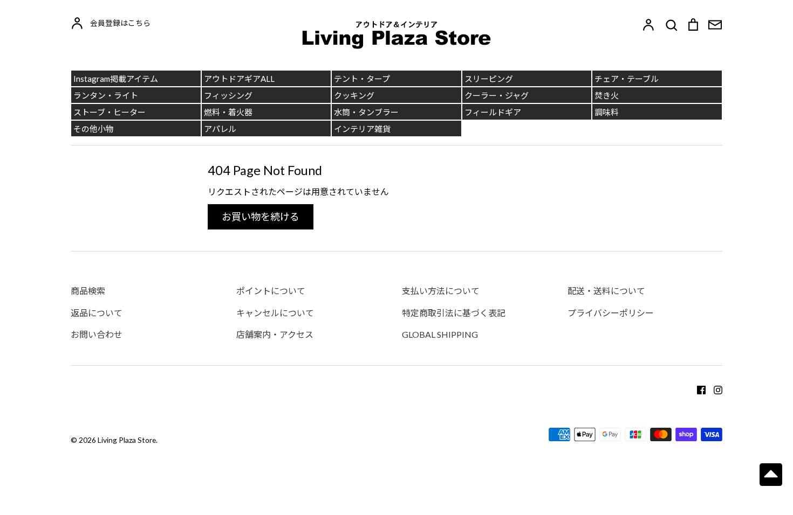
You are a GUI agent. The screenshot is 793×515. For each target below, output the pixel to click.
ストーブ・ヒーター (109, 112)
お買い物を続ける (260, 216)
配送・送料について (606, 291)
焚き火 (606, 95)
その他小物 (93, 129)
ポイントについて (270, 291)
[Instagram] (714, 389)
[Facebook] (697, 389)
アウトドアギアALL (239, 78)
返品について (96, 313)
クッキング (354, 95)
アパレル (220, 129)
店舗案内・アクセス (274, 334)
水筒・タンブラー (366, 112)
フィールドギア (492, 112)
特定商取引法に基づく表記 (453, 313)
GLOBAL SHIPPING (440, 334)
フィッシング (228, 95)
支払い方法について (441, 291)
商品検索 (88, 291)
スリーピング (488, 78)
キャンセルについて (275, 313)
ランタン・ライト (105, 95)
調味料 (606, 112)
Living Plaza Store (127, 439)
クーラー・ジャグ (496, 95)
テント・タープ (362, 78)
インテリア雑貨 (362, 129)
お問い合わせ (96, 334)
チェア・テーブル (626, 78)
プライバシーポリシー (611, 313)
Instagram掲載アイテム (115, 78)
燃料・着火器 (228, 112)
